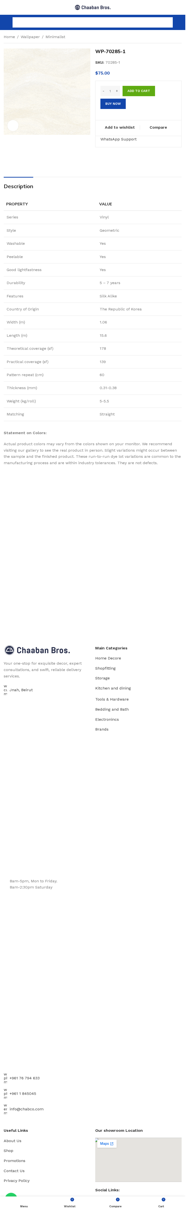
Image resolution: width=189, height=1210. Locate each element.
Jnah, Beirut (21, 690)
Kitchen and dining (113, 688)
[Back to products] (173, 37)
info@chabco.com (27, 1109)
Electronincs (107, 719)
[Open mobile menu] (5, 22)
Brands (102, 729)
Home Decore (108, 658)
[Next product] (179, 37)
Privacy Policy (17, 1180)
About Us (12, 1140)
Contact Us (14, 1170)
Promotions (14, 1160)
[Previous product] (167, 37)
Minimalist (55, 36)
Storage (102, 678)
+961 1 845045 (23, 1093)
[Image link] (37, 649)
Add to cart (138, 91)
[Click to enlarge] (12, 125)
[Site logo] (92, 7)
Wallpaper (30, 36)
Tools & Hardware (112, 699)
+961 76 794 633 (25, 1078)
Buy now (113, 104)
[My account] (179, 22)
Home (9, 36)
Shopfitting (105, 668)
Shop (8, 1150)
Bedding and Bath (112, 709)
